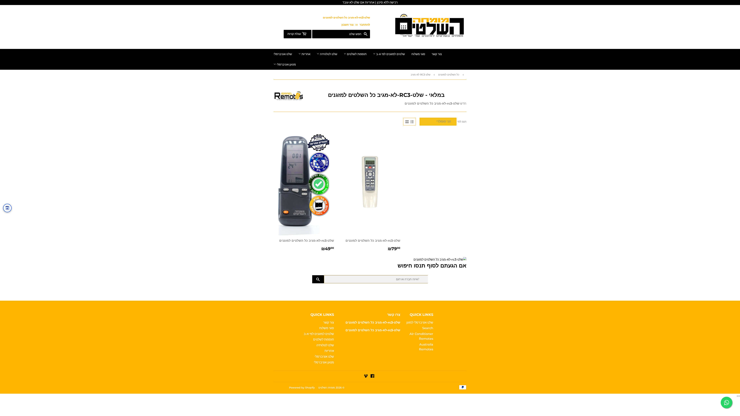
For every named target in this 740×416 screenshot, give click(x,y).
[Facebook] (372, 376)
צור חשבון (347, 24)
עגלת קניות (295, 34)
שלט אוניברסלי (283, 54)
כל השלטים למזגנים (448, 74)
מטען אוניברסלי (286, 64)
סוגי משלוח (418, 54)
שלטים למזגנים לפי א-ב (390, 54)
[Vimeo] (366, 376)
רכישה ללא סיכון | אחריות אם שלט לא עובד (370, 2)
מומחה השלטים (326, 387)
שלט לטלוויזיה (328, 54)
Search (427, 328)
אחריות (305, 54)
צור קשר (437, 54)
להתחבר (365, 24)
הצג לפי (461, 121)
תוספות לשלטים (356, 54)
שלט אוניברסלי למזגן (419, 322)
